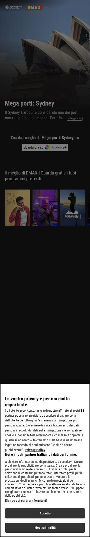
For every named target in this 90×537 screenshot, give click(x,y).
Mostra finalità (45, 527)
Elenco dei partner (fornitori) (26, 500)
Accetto (45, 513)
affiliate (64, 410)
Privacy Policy (35, 450)
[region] (45, 460)
